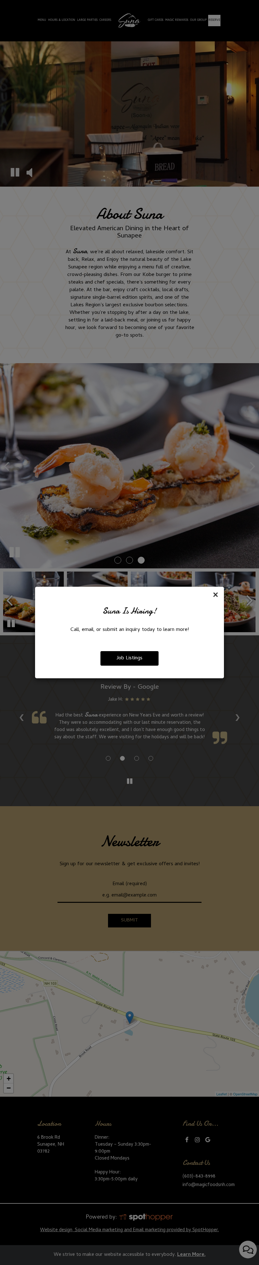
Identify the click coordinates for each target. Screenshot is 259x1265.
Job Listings (129, 658)
